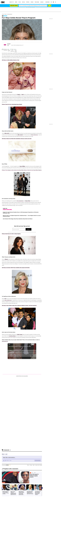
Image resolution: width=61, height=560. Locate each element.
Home (3, 14)
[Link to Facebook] (51, 2)
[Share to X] (9, 49)
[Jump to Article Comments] (2, 49)
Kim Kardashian (20, 200)
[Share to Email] (16, 49)
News (6, 14)
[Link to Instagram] (53, 2)
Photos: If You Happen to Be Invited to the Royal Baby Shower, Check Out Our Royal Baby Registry (22, 170)
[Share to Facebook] (5, 49)
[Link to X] (55, 2)
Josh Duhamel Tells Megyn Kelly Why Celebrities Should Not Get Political (17, 218)
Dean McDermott (8, 300)
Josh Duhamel (9, 14)
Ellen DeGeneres (34, 134)
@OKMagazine (5, 341)
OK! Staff (8, 43)
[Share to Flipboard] (12, 49)
